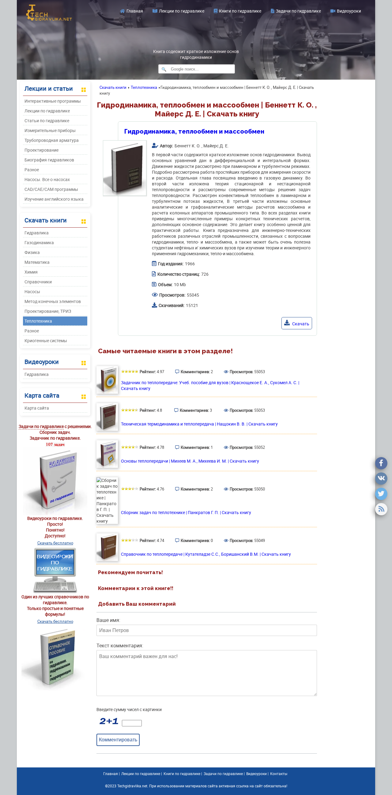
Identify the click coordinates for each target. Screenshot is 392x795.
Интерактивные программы (52, 101)
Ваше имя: (108, 620)
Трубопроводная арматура (51, 140)
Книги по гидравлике (240, 11)
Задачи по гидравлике (298, 11)
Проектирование (41, 150)
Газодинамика (39, 242)
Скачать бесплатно (55, 543)
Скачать (300, 324)
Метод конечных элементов (52, 301)
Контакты (278, 773)
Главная (134, 11)
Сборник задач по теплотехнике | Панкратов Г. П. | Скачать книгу (186, 512)
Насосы (32, 291)
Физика (32, 252)
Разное (31, 169)
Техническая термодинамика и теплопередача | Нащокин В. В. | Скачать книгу (199, 424)
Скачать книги (113, 87)
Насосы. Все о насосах (47, 179)
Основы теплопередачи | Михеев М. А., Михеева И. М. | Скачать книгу (190, 461)
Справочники (38, 282)
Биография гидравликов (49, 160)
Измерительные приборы (50, 130)
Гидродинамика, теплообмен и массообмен (194, 131)
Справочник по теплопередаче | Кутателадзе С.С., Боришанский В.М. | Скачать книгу (206, 554)
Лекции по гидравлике (181, 11)
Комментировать (118, 739)
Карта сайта (36, 408)
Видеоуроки (349, 11)
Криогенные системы (45, 340)
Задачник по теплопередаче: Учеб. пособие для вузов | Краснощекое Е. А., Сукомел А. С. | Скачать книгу (210, 385)
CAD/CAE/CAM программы (51, 189)
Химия (31, 272)
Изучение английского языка (54, 199)
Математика (37, 262)
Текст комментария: (119, 645)
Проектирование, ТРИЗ (47, 311)
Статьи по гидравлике (46, 120)
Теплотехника (38, 321)
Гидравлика (36, 233)
